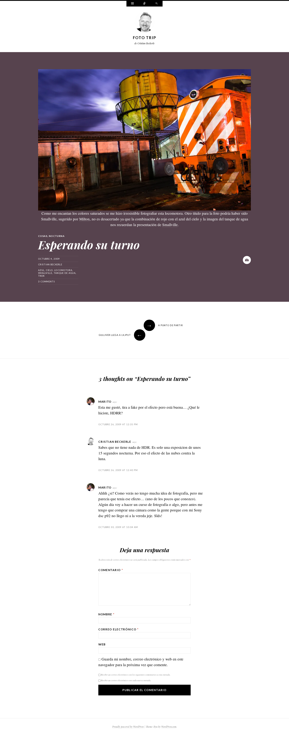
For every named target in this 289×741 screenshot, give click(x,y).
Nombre (106, 614)
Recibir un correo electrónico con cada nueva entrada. (126, 680)
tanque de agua (65, 273)
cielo (49, 270)
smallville (45, 273)
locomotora (63, 270)
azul (41, 270)
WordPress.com (168, 726)
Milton (84, 218)
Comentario (110, 570)
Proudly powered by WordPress (128, 726)
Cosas (42, 236)
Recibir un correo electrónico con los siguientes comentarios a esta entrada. (135, 674)
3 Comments (46, 281)
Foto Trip (144, 37)
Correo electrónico (118, 629)
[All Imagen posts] (247, 260)
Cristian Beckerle (50, 264)
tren (41, 276)
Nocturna (57, 236)
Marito (105, 401)
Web (102, 644)
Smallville (170, 224)
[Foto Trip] (144, 22)
